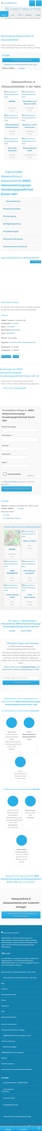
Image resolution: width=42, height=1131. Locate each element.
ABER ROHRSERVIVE (12, 572)
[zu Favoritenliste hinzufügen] (3, 20)
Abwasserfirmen (13, 201)
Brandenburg (15, 330)
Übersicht (4, 15)
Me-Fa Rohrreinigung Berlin (30, 572)
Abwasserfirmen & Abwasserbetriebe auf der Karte (18, 972)
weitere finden (29, 735)
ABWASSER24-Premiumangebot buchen (17, 1035)
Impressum (5, 1006)
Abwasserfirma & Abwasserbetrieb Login (17, 1116)
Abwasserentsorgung (13, 239)
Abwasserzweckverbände (15, 246)
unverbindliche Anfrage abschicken (17, 489)
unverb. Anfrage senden (22, 60)
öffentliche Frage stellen (21, 682)
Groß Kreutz (10, 327)
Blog (2, 983)
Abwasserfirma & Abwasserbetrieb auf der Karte (20, 64)
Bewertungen (30, 15)
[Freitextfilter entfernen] (32, 3)
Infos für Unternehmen (9, 1024)
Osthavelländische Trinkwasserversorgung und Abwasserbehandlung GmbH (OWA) (12, 126)
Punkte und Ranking (8, 1041)
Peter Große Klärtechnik (12, 149)
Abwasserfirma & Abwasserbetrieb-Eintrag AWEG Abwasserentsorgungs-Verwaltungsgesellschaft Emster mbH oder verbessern (13, 818)
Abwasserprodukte (12, 209)
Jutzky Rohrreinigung (29, 596)
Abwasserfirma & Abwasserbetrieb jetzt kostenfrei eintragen (22, 915)
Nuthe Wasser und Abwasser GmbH (30, 102)
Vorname (5, 445)
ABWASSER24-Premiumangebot (37, 83)
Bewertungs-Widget (9, 1047)
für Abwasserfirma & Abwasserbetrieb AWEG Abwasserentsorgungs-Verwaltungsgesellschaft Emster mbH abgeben (12, 740)
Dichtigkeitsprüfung (12, 224)
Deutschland (10, 333)
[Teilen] (34, 1128)
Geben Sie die (14, 388)
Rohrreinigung (9, 216)
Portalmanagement (7, 1064)
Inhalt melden (26, 631)
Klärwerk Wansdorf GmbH (30, 149)
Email (4, 462)
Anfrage (38, 15)
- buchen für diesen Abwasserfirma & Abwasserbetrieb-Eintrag (21, 856)
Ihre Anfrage (6, 435)
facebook (4, 989)
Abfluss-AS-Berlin (29, 541)
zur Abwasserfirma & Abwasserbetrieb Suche (2, 9)
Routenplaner (36, 262)
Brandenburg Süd (29, 342)
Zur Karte (6, 515)
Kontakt (15, 356)
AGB (2, 1011)
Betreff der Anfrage (9, 427)
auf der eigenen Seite (30, 813)
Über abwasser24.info (8, 994)
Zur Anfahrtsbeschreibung (12, 518)
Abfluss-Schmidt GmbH (12, 596)
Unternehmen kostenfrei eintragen (13, 1030)
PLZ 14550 (14, 323)
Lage (12, 15)
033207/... (12, 68)
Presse (3, 1000)
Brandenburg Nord (15, 342)
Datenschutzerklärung (11, 482)
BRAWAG (12, 101)
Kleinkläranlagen (11, 231)
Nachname (6, 454)
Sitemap (4, 1058)
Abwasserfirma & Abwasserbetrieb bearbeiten (16, 1069)
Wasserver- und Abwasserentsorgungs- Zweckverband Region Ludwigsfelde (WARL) (30, 126)
